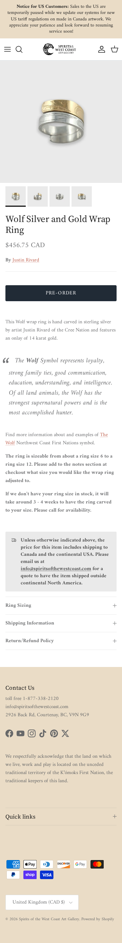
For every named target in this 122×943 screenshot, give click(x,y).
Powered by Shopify (97, 919)
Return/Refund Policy (29, 641)
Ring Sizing (18, 605)
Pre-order (61, 293)
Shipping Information (29, 623)
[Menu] (7, 49)
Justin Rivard (26, 260)
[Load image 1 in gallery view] (61, 122)
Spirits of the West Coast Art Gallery (49, 919)
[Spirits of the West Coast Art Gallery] (61, 49)
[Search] (22, 49)
